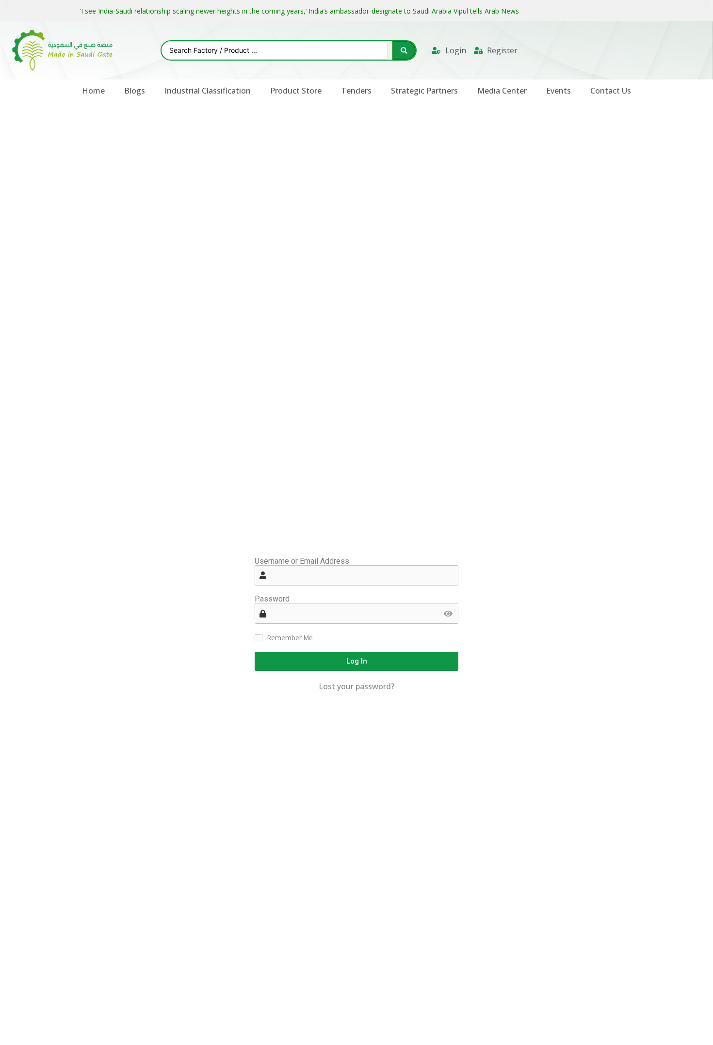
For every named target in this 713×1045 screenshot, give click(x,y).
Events (558, 90)
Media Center (502, 90)
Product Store (296, 90)
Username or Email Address (302, 561)
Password (272, 599)
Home (93, 90)
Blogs (134, 90)
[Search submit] (404, 50)
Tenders (356, 90)
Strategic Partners (424, 90)
